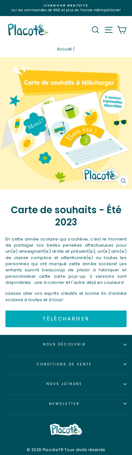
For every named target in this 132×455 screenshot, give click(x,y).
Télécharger (66, 318)
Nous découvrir (64, 344)
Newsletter (64, 403)
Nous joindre (64, 383)
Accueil (64, 49)
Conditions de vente (64, 364)
